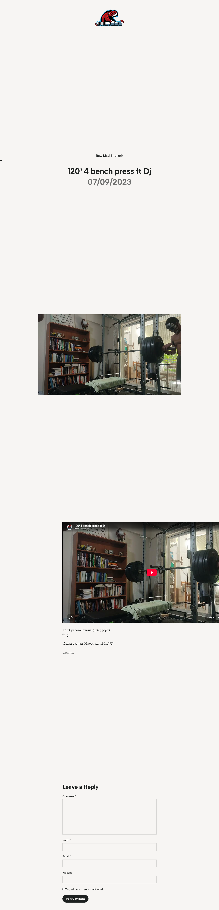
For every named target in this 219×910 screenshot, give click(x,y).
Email (66, 856)
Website (67, 872)
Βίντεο (69, 653)
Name (67, 840)
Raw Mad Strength (109, 156)
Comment (69, 796)
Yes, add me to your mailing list (83, 889)
